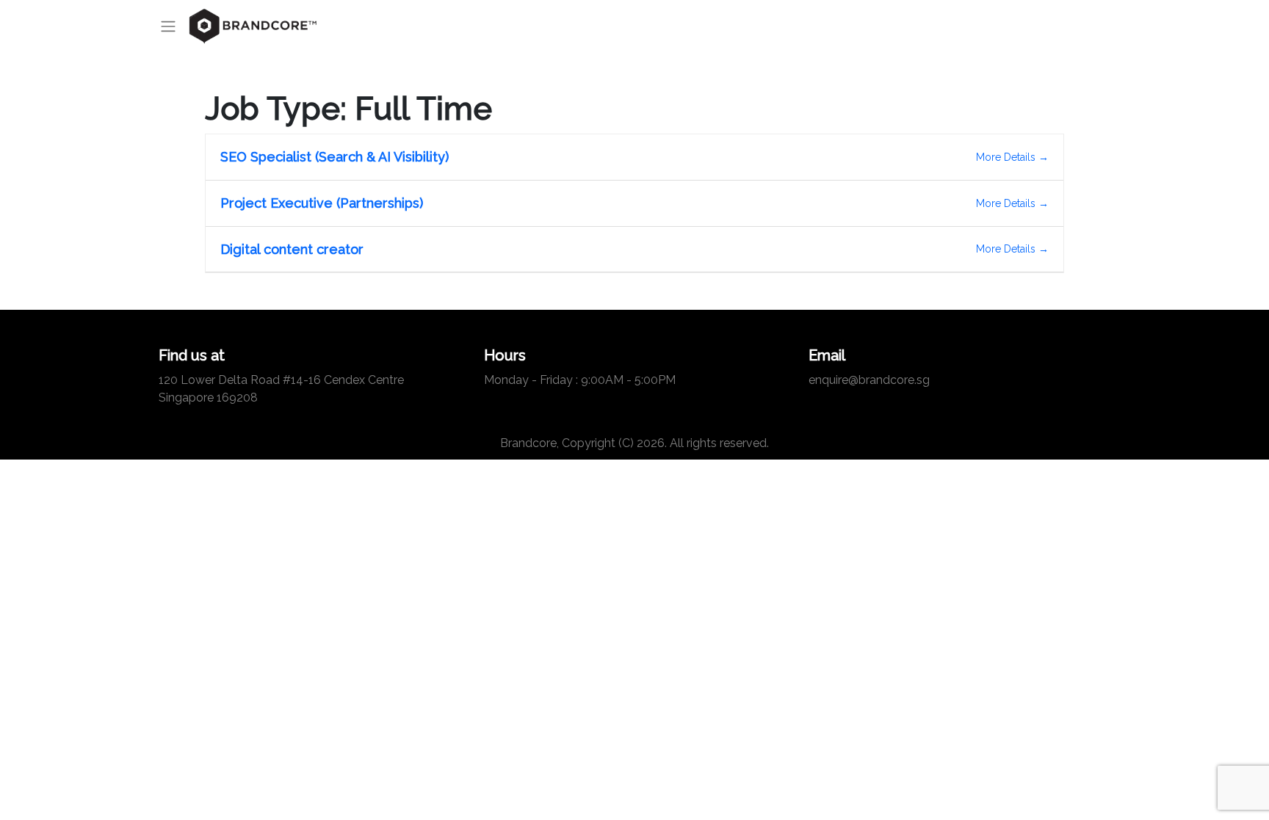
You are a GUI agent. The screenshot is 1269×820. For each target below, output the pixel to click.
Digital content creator (292, 249)
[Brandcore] (253, 26)
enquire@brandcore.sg (869, 380)
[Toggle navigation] (173, 26)
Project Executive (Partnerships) (321, 203)
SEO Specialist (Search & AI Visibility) (334, 156)
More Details (1007, 157)
